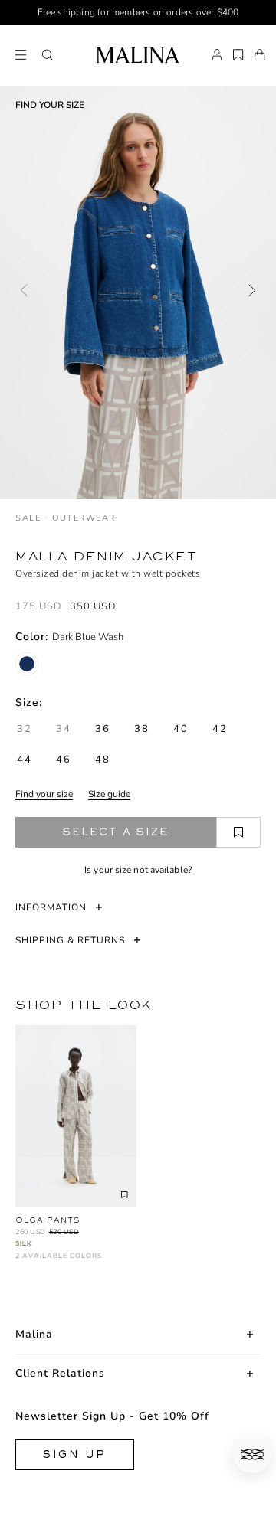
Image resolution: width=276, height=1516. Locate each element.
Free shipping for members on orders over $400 (138, 12)
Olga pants (47, 1220)
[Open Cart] (260, 55)
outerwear (84, 518)
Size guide (109, 794)
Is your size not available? (138, 870)
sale (28, 518)
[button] (47, 55)
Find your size (44, 794)
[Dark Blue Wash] (26, 663)
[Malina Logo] (137, 55)
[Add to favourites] (238, 832)
